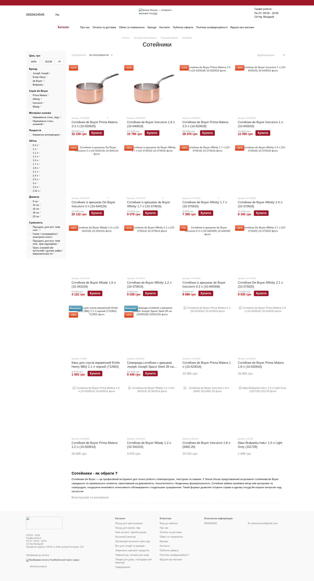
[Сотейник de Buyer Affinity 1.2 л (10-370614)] (152, 250)
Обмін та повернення (132, 27)
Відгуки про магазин (242, 27)
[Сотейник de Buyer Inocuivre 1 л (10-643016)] (263, 90)
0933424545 (35, 14)
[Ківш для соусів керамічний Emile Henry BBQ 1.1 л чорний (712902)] (97, 330)
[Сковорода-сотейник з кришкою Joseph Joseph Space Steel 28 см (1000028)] (152, 330)
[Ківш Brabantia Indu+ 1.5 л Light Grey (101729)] (263, 410)
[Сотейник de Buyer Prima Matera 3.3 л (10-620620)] (97, 90)
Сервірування (122, 567)
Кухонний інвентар (125, 536)
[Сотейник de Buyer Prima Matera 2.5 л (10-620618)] (207, 90)
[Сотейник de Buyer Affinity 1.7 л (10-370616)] (207, 170)
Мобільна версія (38, 566)
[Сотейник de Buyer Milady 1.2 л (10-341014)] (152, 410)
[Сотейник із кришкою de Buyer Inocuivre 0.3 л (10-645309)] (207, 250)
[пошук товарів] (261, 27)
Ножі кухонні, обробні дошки (130, 532)
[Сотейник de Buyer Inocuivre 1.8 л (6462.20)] (207, 410)
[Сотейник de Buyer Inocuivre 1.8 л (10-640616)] (152, 90)
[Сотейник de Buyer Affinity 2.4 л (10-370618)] (263, 170)
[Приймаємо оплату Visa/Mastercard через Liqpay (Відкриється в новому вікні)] (52, 560)
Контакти (164, 27)
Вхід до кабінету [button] (169, 523)
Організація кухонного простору (132, 541)
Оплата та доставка (104, 27)
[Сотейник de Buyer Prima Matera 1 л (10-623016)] (207, 330)
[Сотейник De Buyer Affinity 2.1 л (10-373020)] (263, 250)
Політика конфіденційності (212, 27)
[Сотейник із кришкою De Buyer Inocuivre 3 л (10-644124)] (97, 170)
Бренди (152, 27)
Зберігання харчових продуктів (132, 550)
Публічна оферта (183, 27)
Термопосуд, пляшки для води (132, 555)
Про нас (85, 27)
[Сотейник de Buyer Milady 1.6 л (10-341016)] (97, 250)
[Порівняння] (234, 14)
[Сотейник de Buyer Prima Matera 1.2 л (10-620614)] (97, 410)
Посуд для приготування (128, 523)
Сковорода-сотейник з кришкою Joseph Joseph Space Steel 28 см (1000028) (150, 366)
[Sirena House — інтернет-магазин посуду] (44, 523)
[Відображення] (281, 55)
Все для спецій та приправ (130, 545)
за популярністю (99, 54)
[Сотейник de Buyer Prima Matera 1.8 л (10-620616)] (263, 330)
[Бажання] (243, 14)
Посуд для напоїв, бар (127, 527)
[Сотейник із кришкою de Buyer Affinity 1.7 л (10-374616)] (152, 170)
